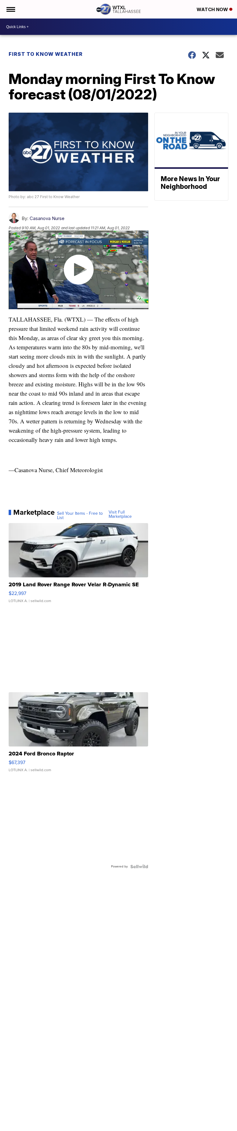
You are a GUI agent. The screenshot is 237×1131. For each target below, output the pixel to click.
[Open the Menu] (10, 9)
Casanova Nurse (47, 218)
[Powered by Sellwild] (139, 866)
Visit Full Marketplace (120, 514)
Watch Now (213, 9)
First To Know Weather (46, 54)
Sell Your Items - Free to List (80, 515)
